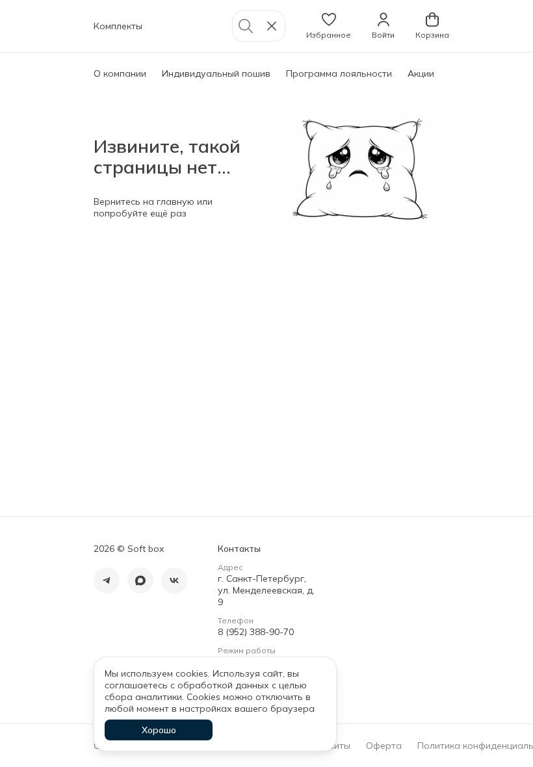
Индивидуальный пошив (216, 73)
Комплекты (118, 26)
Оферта (384, 745)
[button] (328, 26)
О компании (120, 73)
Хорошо (159, 730)
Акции (421, 73)
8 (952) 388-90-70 (256, 632)
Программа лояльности (339, 73)
